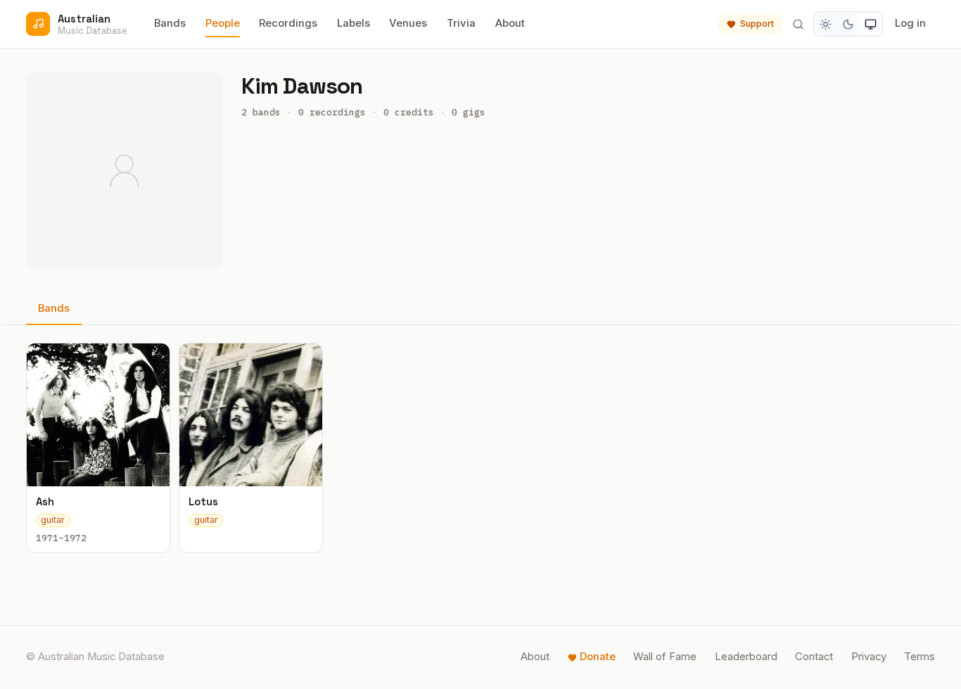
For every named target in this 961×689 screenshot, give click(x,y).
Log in (910, 23)
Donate (598, 656)
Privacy (868, 656)
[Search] (798, 24)
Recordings (288, 23)
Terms (919, 656)
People (222, 23)
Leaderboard (746, 656)
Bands (170, 23)
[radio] (825, 23)
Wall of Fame (664, 656)
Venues (408, 23)
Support (757, 23)
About (510, 23)
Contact (814, 656)
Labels (353, 23)
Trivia (461, 23)
